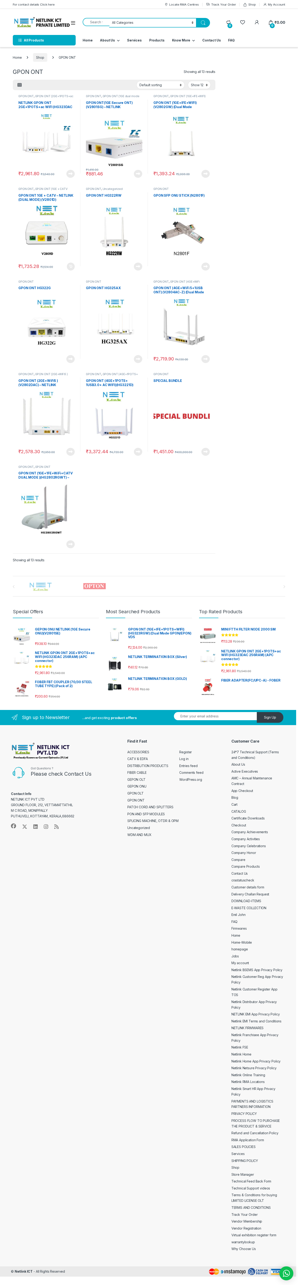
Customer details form (247, 887)
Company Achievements (249, 832)
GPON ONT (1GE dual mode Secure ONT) (112, 97)
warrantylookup (243, 1242)
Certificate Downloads (248, 818)
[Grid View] (19, 85)
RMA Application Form (247, 1140)
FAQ (231, 40)
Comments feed (191, 772)
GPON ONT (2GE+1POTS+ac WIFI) (45, 97)
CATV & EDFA (137, 759)
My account (240, 963)
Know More (181, 40)
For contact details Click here (34, 4)
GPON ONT (26, 96)
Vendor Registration (246, 1228)
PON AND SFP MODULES (146, 814)
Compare (238, 860)
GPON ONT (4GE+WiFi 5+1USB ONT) (176, 283)
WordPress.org (190, 779)
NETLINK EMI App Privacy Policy (255, 1014)
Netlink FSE (239, 1047)
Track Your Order (223, 4)
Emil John (238, 915)
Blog (234, 797)
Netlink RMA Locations (248, 1082)
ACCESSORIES (138, 752)
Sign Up (270, 717)
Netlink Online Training (248, 1075)
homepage (239, 949)
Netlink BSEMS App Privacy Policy (257, 970)
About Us (107, 40)
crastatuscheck (242, 880)
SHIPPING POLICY (244, 1161)
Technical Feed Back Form (251, 1181)
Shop (252, 4)
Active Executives (244, 771)
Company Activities (245, 839)
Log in (183, 759)
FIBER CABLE (136, 772)
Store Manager (242, 1174)
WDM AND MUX (139, 835)
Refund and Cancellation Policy (254, 1133)
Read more (70, 174)
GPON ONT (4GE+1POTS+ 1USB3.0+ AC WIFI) (112, 375)
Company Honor (243, 853)
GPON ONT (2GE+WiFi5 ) (51, 374)
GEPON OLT (136, 779)
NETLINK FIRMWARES (247, 1028)
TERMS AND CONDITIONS (251, 1208)
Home (87, 40)
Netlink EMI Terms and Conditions (256, 1021)
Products (157, 40)
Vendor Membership (246, 1221)
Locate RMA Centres (184, 4)
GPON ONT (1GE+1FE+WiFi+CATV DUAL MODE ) (42, 468)
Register (185, 752)
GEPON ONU (136, 786)
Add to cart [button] (71, 267)
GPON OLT (135, 793)
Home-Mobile (241, 942)
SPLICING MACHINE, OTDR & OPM (153, 821)
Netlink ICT (24, 1271)
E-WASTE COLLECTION (248, 908)
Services (134, 40)
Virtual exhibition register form (254, 1235)
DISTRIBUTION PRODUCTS (147, 766)
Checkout (238, 825)
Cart (234, 804)
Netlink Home (241, 1054)
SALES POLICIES (243, 1147)
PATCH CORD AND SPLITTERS (150, 807)
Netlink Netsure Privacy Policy (254, 1068)
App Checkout (242, 791)
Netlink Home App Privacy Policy (256, 1061)
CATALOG (238, 811)
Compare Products (245, 866)
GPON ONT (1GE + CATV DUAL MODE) (43, 190)
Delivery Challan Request (250, 894)
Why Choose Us (243, 1249)
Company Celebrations (248, 846)
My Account (276, 4)
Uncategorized (113, 189)
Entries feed (188, 766)
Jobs (235, 956)
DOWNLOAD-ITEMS (246, 901)
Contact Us (211, 40)
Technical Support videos (250, 1188)
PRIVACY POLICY (244, 1114)
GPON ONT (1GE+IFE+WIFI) (188, 96)
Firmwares (239, 928)
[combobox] (96, 22)
